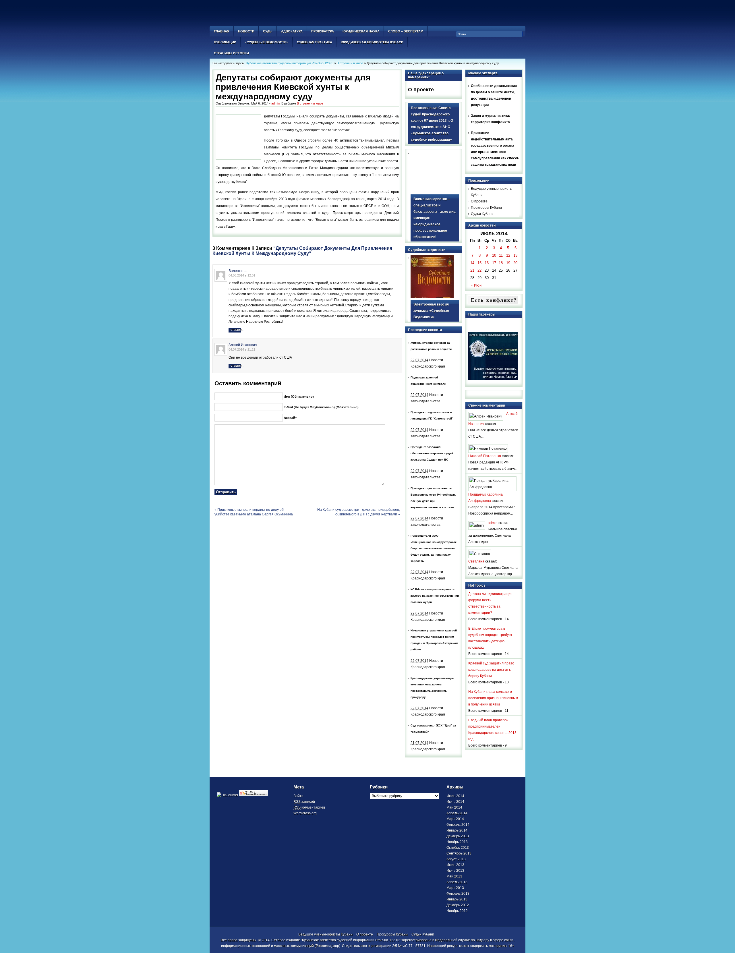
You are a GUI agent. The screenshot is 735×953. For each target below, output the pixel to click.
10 (494, 255)
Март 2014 (455, 819)
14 (472, 263)
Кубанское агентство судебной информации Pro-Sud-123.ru (289, 63)
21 (472, 270)
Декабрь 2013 (457, 836)
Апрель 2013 (456, 882)
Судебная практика (314, 42)
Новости (246, 31)
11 (501, 255)
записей (304, 802)
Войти (298, 796)
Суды (267, 31)
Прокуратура (322, 31)
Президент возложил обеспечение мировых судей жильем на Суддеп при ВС (432, 453)
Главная (221, 31)
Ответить (236, 330)
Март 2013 (455, 888)
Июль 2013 (455, 865)
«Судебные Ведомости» (266, 42)
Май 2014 (454, 807)
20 (515, 263)
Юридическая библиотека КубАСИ (372, 42)
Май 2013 (454, 876)
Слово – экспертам (405, 31)
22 (479, 270)
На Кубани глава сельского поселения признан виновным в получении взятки (493, 698)
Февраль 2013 (457, 894)
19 (508, 263)
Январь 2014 (456, 830)
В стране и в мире (350, 63)
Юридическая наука (361, 31)
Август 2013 (456, 859)
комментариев (309, 807)
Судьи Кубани (482, 214)
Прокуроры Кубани (486, 208)
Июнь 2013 (455, 871)
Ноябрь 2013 (457, 842)
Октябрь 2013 (457, 848)
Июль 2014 (455, 796)
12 (508, 255)
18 (501, 263)
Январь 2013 (456, 899)
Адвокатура (292, 31)
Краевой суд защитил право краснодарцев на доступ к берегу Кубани (491, 669)
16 (487, 263)
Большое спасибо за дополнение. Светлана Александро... (492, 535)
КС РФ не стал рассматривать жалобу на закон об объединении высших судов (435, 596)
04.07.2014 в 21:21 (242, 349)
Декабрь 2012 (457, 905)
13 (515, 255)
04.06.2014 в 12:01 (242, 275)
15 (479, 263)
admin (275, 103)
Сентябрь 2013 (458, 853)
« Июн (476, 285)
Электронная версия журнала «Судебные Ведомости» (431, 310)
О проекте (421, 89)
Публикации (225, 42)
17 (494, 263)
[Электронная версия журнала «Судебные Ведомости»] (432, 297)
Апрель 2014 (456, 813)
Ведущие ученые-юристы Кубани (325, 934)
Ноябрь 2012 (457, 911)
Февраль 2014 (457, 825)
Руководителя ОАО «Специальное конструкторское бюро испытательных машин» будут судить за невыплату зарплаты (434, 548)
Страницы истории (231, 53)
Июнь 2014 (455, 802)
